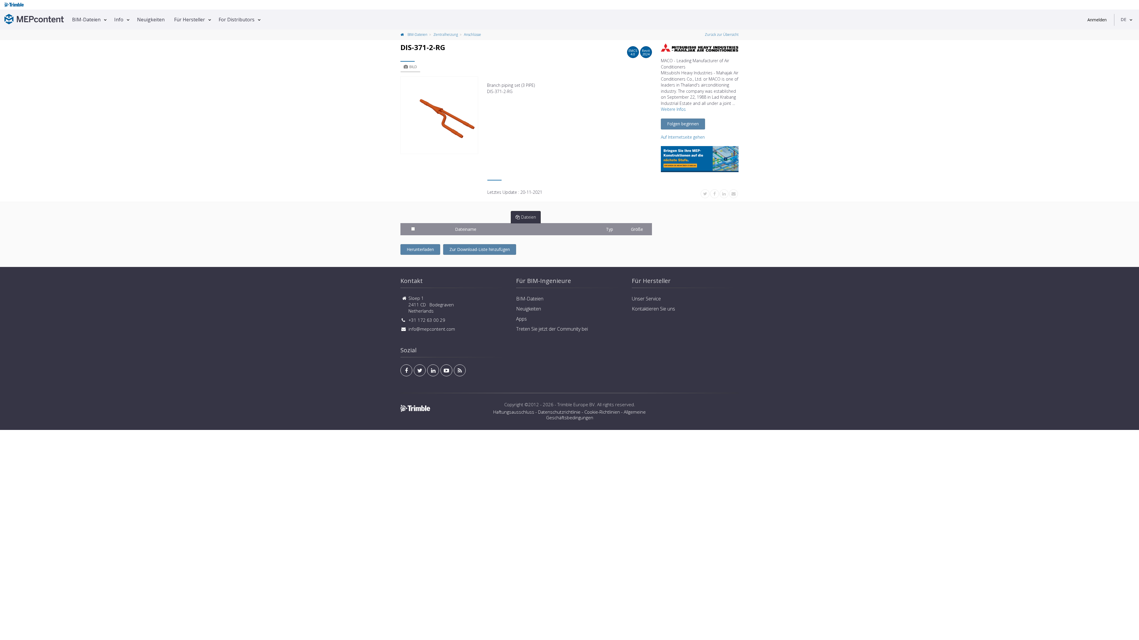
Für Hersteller (189, 19)
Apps (521, 319)
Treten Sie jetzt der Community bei (552, 329)
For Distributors (236, 19)
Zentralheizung (445, 34)
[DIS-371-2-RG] (439, 115)
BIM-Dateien (86, 19)
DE (1123, 19)
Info (118, 19)
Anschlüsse (472, 34)
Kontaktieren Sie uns (653, 308)
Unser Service (646, 298)
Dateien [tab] (528, 217)
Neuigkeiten (151, 19)
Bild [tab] (413, 66)
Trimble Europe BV (576, 404)
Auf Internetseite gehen (683, 137)
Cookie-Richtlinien (602, 412)
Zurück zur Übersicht (722, 34)
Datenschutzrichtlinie (559, 412)
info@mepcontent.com (431, 329)
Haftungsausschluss (513, 412)
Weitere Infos (673, 109)
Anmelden (1097, 20)
